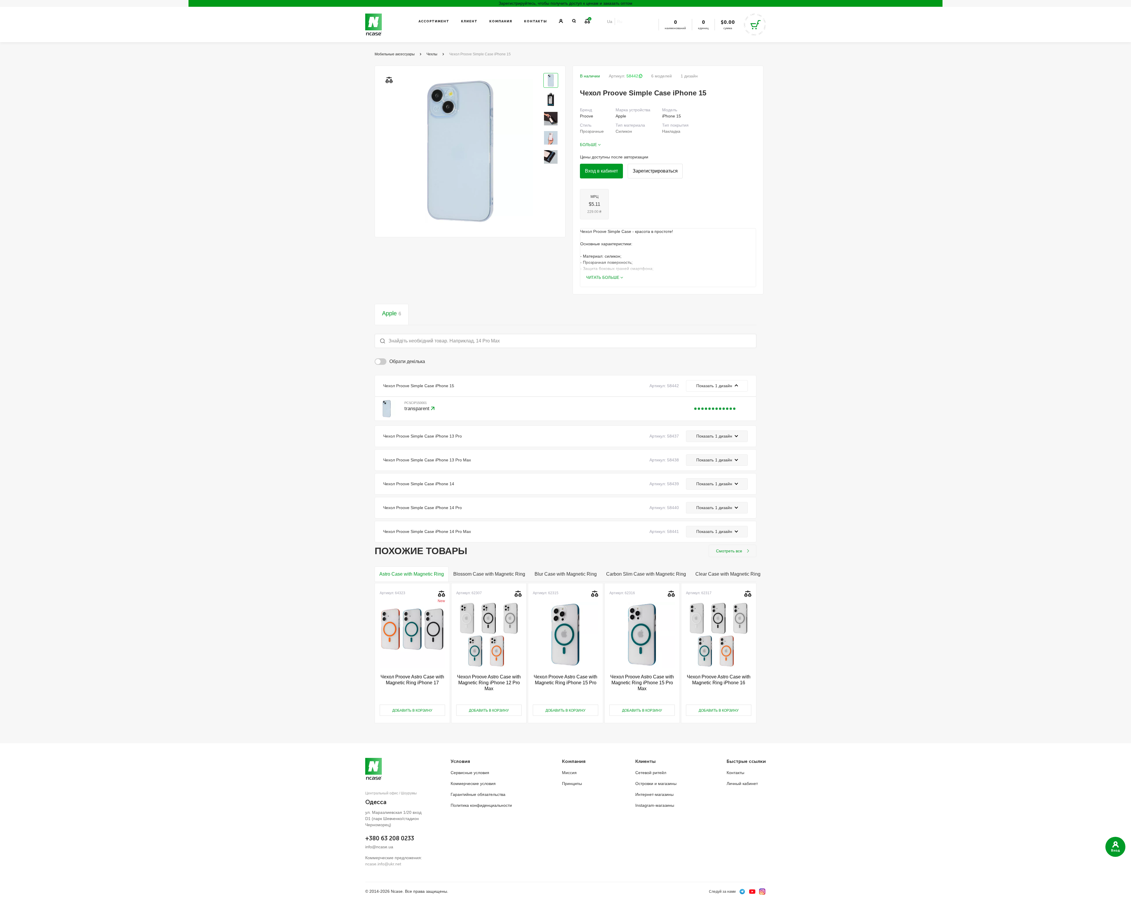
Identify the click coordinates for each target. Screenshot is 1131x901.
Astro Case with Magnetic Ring (411, 574)
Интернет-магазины (654, 794)
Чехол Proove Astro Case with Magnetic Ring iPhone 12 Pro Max (489, 682)
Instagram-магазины (654, 805)
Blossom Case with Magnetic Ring (489, 574)
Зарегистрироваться (655, 170)
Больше (588, 145)
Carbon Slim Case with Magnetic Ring (646, 574)
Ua (609, 21)
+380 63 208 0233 (389, 838)
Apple (391, 313)
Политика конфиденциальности (481, 805)
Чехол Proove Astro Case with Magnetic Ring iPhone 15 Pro (565, 679)
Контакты (535, 21)
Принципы (572, 783)
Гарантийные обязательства (478, 794)
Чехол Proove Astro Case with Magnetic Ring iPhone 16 (718, 679)
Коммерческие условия (473, 783)
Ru (619, 21)
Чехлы (431, 54)
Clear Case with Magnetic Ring (727, 574)
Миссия (569, 772)
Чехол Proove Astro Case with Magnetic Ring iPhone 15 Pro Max (642, 682)
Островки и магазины (656, 783)
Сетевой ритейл (650, 772)
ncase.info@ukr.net (383, 864)
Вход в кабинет (601, 170)
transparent (417, 408)
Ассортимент (434, 21)
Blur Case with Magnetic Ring (566, 574)
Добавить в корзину (412, 710)
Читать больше (602, 277)
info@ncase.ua (379, 846)
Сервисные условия (470, 772)
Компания (500, 21)
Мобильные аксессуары (395, 54)
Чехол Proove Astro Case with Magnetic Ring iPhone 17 (412, 679)
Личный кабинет (742, 783)
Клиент (469, 21)
